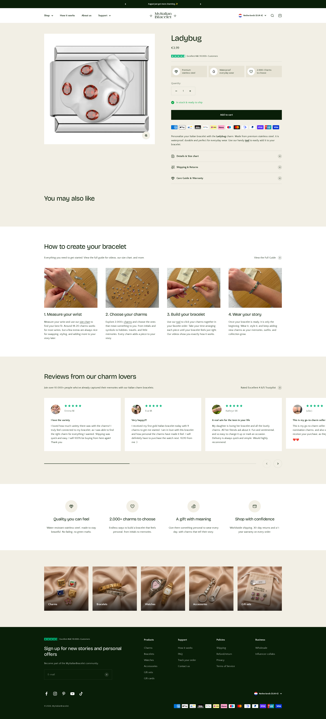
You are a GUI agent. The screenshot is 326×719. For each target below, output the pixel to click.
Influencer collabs (265, 654)
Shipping (221, 647)
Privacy (220, 660)
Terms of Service (225, 666)
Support (102, 15)
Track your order (187, 660)
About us (87, 15)
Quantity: (176, 83)
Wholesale (261, 647)
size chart (85, 321)
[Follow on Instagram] (55, 693)
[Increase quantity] (190, 91)
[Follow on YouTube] (72, 693)
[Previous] (125, 4)
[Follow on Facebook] (46, 693)
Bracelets (149, 654)
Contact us (184, 666)
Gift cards (149, 678)
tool (178, 321)
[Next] (200, 4)
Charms (148, 647)
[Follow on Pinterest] (63, 693)
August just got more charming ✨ (163, 4)
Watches (149, 660)
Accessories (150, 666)
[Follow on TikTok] (81, 693)
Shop (47, 15)
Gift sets (148, 672)
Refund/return (224, 654)
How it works (67, 15)
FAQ (180, 654)
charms (128, 321)
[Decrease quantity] (176, 91)
